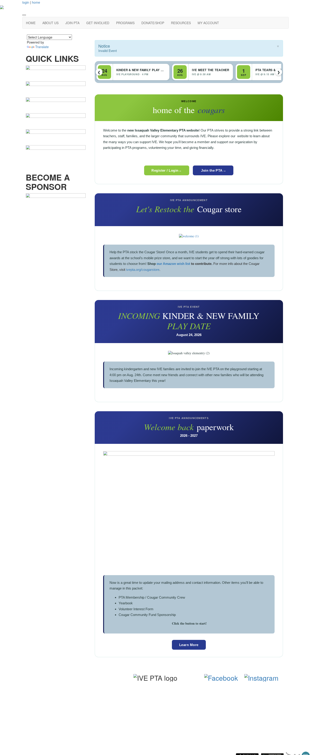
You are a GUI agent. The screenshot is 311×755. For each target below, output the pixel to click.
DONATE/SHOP (152, 23)
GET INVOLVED (97, 23)
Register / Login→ (166, 170)
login (25, 2)
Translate (42, 46)
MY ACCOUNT (208, 23)
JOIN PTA (72, 23)
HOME (31, 23)
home (36, 2)
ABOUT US (50, 23)
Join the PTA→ (213, 170)
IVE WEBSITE (70, 693)
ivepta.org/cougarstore (142, 269)
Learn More (189, 645)
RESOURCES (181, 23)
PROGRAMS (125, 23)
